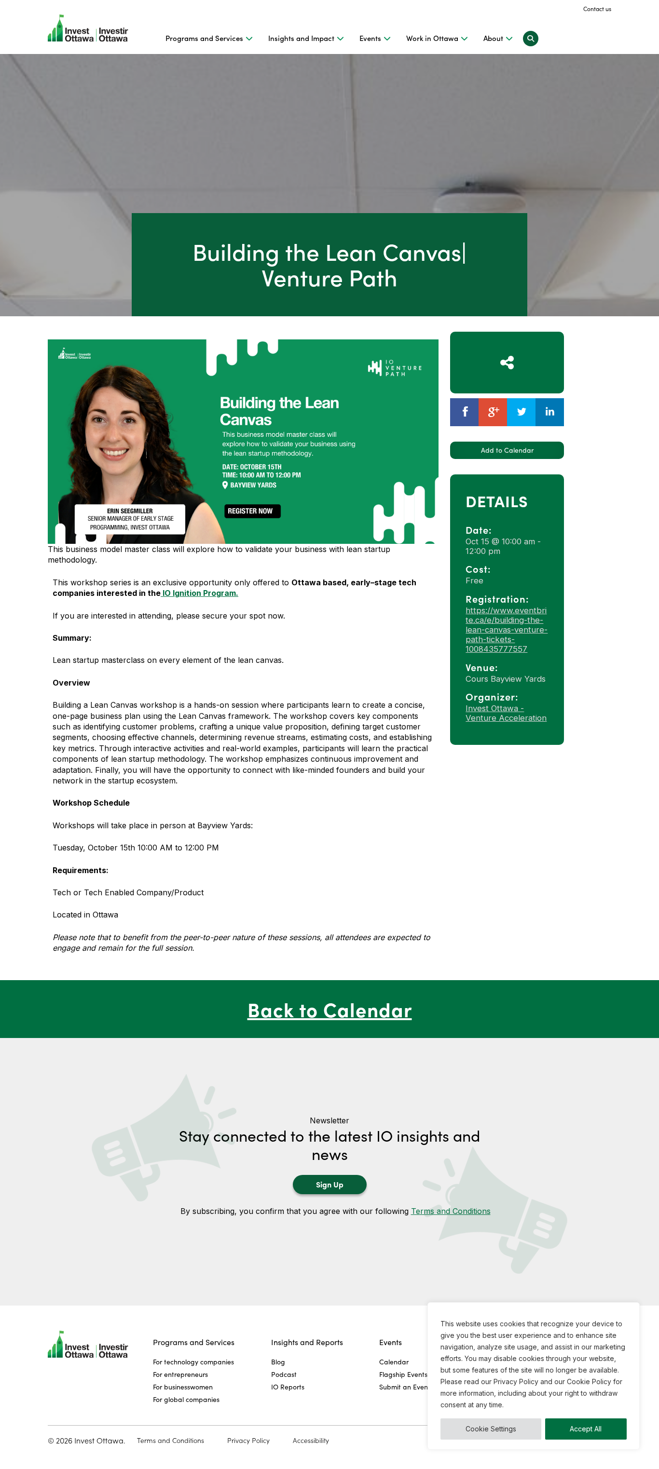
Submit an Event (404, 1386)
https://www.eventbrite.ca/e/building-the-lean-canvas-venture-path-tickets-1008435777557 (507, 630)
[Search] (531, 38)
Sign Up (329, 1184)
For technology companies (193, 1361)
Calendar (394, 1361)
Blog (278, 1361)
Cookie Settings (491, 1429)
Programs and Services (204, 38)
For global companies (186, 1399)
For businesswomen (183, 1386)
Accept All (586, 1429)
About (493, 38)
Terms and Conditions (451, 1211)
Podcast (284, 1374)
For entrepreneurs (180, 1374)
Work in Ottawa (432, 38)
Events (370, 38)
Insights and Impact (301, 38)
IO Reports (287, 1386)
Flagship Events (403, 1374)
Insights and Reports (307, 1342)
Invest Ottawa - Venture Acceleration (506, 713)
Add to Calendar (507, 450)
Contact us (597, 9)
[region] (533, 1376)
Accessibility (311, 1440)
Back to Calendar (329, 1009)
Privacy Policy (248, 1440)
